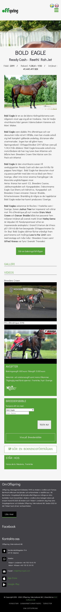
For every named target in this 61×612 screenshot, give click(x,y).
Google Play (13, 584)
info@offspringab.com (22, 571)
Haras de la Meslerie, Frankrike (19, 464)
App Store (12, 577)
